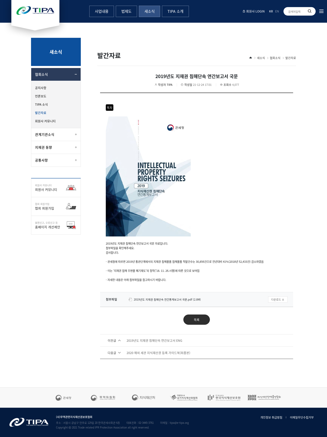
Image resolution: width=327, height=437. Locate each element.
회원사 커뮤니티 (45, 121)
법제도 (126, 11)
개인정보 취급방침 (271, 417)
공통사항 (41, 160)
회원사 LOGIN (255, 11)
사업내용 (101, 11)
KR (271, 11)
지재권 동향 (43, 147)
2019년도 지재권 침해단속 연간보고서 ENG (145, 340)
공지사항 (40, 87)
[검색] (309, 11)
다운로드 (276, 299)
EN (277, 11)
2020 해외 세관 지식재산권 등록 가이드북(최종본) (149, 352)
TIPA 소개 (175, 11)
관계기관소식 (44, 134)
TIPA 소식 (41, 104)
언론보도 (40, 96)
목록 (196, 319)
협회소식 (41, 74)
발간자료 (40, 112)
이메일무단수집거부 (302, 417)
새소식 (149, 11)
